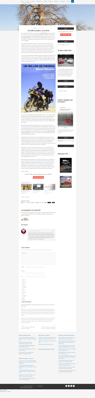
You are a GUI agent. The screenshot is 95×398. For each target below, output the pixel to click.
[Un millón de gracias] (38, 187)
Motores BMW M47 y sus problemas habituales (66, 352)
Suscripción (62, 1)
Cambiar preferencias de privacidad (26, 387)
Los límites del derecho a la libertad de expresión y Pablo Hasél (28, 328)
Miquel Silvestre (25, 197)
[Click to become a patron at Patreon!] (38, 179)
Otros (68, 1)
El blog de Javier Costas (28, 386)
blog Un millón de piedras (43, 159)
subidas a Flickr (43, 161)
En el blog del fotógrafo (44, 335)
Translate (8, 391)
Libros (34, 28)
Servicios (56, 1)
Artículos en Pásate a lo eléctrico (26, 358)
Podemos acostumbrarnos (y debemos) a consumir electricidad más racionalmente (48, 328)
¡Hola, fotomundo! (42, 344)
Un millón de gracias (36, 190)
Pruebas (50, 1)
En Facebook (65, 145)
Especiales (39, 1)
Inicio (22, 1)
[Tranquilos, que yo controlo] (65, 128)
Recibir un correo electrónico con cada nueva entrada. (24, 296)
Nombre (23, 267)
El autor (27, 1)
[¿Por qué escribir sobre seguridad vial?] (50, 187)
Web (22, 276)
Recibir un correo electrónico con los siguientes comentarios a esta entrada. (24, 285)
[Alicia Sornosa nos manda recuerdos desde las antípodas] (26, 187)
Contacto (33, 1)
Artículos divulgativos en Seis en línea (66, 335)
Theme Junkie (40, 386)
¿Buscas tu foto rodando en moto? (45, 341)
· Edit (39, 231)
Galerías (45, 1)
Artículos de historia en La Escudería (47, 349)
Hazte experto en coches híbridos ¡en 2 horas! (27, 349)
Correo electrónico (23, 272)
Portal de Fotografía (26, 2)
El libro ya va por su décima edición (45, 162)
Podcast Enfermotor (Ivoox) (25, 335)
